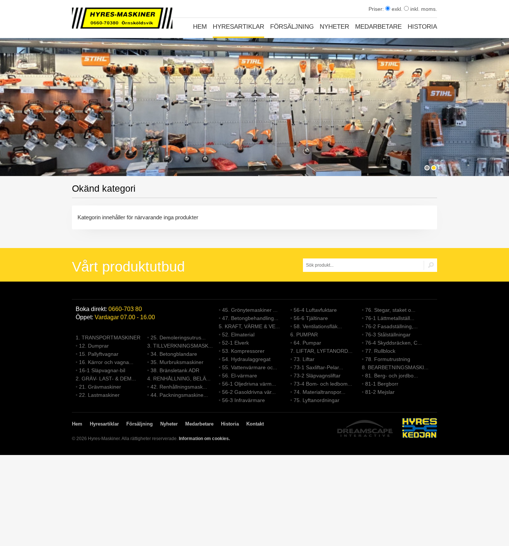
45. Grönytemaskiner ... (250, 310)
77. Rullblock (380, 351)
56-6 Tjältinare (311, 318)
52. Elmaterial (238, 335)
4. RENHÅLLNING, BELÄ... (179, 379)
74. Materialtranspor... (319, 392)
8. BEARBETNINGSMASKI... (395, 367)
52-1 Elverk (235, 343)
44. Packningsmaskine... (179, 395)
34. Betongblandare (174, 354)
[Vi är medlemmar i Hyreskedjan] (419, 429)
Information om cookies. (204, 438)
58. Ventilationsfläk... (318, 326)
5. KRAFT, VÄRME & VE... (249, 326)
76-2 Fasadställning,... (391, 326)
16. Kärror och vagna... (106, 362)
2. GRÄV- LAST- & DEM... (106, 379)
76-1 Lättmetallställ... (389, 318)
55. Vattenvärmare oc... (249, 367)
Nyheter (334, 26)
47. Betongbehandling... (250, 318)
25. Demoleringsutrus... (178, 338)
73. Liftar (304, 359)
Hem (200, 26)
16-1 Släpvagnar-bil (102, 370)
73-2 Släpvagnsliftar (317, 376)
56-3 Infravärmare (243, 400)
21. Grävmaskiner (100, 387)
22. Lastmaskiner (99, 395)
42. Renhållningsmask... (179, 387)
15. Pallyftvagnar (98, 354)
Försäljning (292, 26)
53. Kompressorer (243, 351)
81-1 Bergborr (381, 384)
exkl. (396, 9)
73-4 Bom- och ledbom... (323, 384)
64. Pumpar (307, 343)
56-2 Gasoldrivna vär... (249, 392)
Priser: (377, 9)
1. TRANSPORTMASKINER (108, 338)
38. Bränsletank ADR (175, 370)
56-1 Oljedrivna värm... (249, 384)
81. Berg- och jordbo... (391, 376)
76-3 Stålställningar (388, 335)
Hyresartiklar (238, 26)
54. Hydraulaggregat (246, 359)
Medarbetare (378, 26)
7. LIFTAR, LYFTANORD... (321, 351)
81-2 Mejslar (380, 392)
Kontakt (255, 424)
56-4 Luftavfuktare (315, 310)
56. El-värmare (239, 376)
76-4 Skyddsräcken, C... (393, 343)
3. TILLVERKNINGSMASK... (180, 346)
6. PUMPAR (304, 335)
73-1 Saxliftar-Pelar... (318, 367)
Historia (422, 26)
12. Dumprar (94, 346)
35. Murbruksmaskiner (177, 362)
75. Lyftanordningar (316, 400)
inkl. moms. (423, 9)
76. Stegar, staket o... (390, 310)
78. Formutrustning (387, 359)
